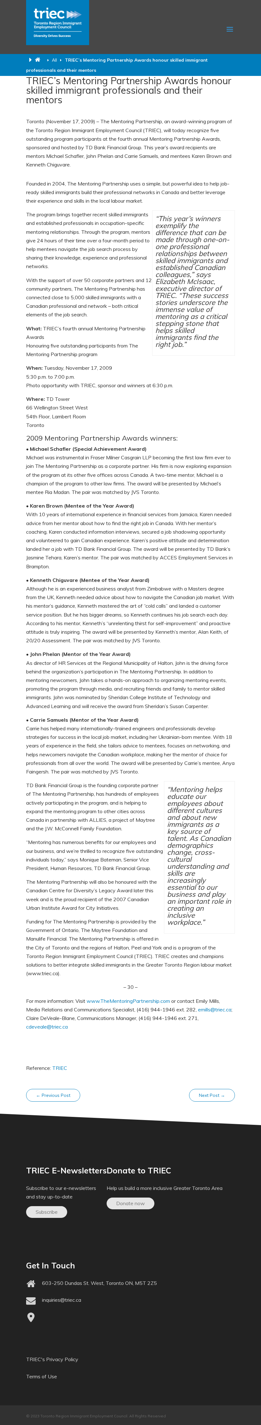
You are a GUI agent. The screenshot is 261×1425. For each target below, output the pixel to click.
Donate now (130, 1203)
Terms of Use (41, 1376)
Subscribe (47, 1212)
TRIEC (59, 1068)
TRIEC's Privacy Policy (52, 1359)
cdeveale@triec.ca (47, 1026)
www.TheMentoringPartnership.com (128, 1001)
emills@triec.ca (214, 1009)
